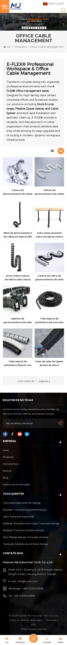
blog (5, 477)
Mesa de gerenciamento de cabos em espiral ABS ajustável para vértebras (17, 235)
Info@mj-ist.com (27, 581)
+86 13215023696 (33, 588)
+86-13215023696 (24, 595)
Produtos (20, 46)
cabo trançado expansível (18, 516)
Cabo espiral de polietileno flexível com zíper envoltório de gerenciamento (17, 363)
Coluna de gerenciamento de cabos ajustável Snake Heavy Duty (49, 192)
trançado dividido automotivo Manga (25, 543)
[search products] (63, 10)
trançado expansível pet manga (22, 502)
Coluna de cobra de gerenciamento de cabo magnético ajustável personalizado (49, 277)
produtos (8, 457)
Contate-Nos (10, 463)
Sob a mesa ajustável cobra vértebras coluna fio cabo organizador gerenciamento (49, 235)
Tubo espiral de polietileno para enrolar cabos (49, 320)
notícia (7, 470)
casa (6, 450)
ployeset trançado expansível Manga (24, 509)
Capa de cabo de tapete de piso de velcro (49, 363)
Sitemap (51, 619)
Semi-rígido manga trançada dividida (25, 537)
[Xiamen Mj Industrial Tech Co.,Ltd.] (15, 6)
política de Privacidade (16, 484)
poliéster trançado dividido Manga (23, 530)
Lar (9, 46)
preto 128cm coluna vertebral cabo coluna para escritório (18, 277)
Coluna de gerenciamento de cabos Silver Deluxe (17, 192)
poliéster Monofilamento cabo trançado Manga (31, 523)
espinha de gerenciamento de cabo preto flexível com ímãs (18, 320)
